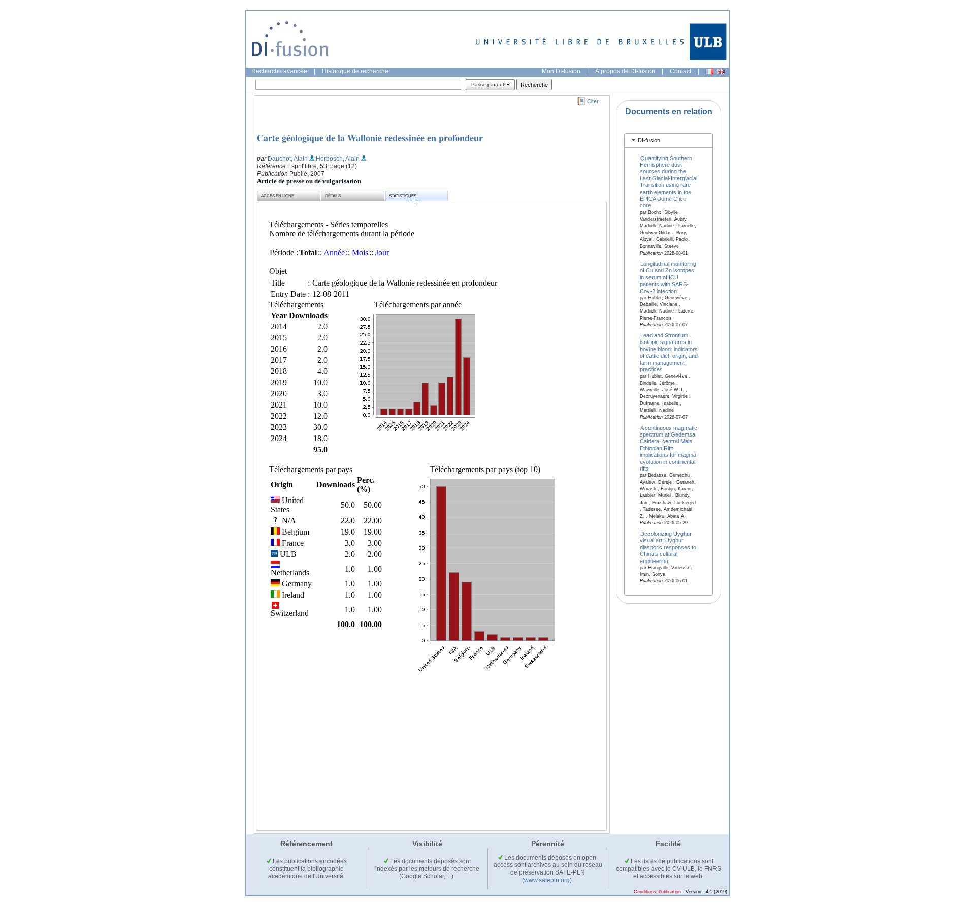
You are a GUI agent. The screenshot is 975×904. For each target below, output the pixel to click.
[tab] (668, 140)
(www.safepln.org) (547, 880)
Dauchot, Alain (288, 158)
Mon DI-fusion (561, 71)
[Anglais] (721, 71)
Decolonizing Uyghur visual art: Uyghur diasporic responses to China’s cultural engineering (668, 547)
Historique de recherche (355, 71)
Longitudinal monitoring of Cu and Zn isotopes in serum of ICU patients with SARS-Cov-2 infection (668, 277)
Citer (593, 101)
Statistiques (402, 196)
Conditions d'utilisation (657, 891)
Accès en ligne (277, 196)
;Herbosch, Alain (337, 158)
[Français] (709, 71)
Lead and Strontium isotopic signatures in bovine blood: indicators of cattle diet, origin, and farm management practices (669, 352)
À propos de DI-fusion (625, 71)
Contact (680, 71)
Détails (333, 196)
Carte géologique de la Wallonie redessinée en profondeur (370, 137)
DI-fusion (649, 140)
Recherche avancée (279, 71)
